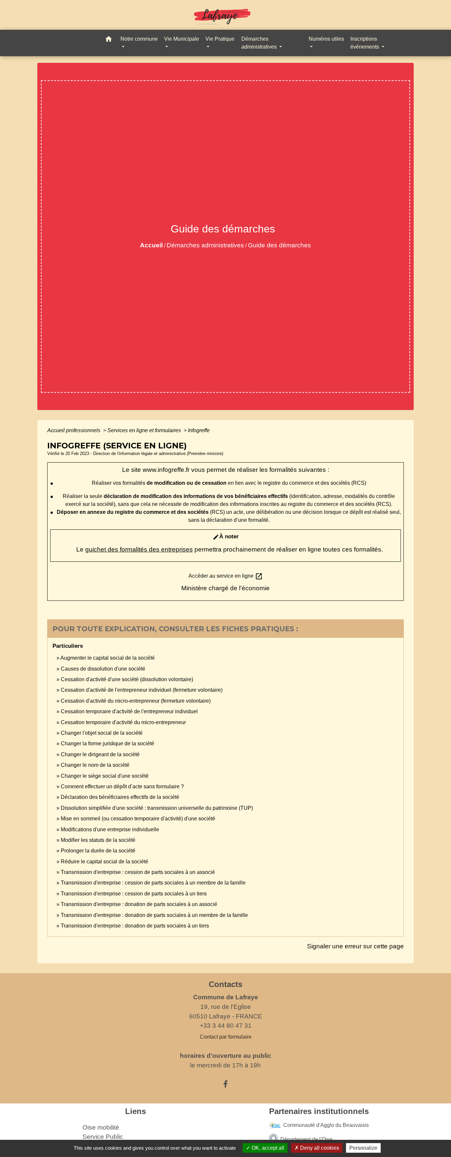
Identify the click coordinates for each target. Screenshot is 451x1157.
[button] (108, 40)
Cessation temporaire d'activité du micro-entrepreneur (123, 722)
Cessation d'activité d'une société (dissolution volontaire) (127, 679)
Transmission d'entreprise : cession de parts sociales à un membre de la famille (153, 883)
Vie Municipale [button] (181, 39)
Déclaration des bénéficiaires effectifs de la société (120, 797)
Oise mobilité (101, 1127)
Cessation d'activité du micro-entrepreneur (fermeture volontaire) (136, 701)
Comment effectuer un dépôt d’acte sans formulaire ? (122, 786)
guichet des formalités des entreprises (139, 549)
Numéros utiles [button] (326, 39)
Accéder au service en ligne (226, 576)
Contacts (225, 984)
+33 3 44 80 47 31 (226, 1025)
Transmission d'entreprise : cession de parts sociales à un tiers (134, 893)
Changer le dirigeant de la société (100, 754)
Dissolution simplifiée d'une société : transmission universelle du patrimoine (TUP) (157, 808)
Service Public (103, 1136)
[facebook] (225, 1084)
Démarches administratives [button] (259, 43)
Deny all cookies (319, 1148)
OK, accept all (267, 1148)
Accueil (151, 245)
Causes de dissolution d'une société (103, 669)
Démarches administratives (205, 245)
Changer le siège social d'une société (105, 776)
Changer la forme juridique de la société (107, 743)
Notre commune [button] (139, 39)
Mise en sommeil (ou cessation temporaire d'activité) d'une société (138, 818)
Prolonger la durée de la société (98, 850)
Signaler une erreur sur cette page (355, 946)
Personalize (363, 1148)
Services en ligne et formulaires (144, 430)
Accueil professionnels (74, 430)
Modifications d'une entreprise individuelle (110, 829)
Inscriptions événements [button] (365, 43)
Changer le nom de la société (95, 765)
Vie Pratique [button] (219, 39)
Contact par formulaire (226, 1037)
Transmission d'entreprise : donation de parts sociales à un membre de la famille (154, 915)
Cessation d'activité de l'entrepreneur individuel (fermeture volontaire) (142, 690)
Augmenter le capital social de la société (107, 658)
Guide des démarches (279, 245)
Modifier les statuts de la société (98, 840)
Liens (135, 1111)
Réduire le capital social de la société (104, 861)
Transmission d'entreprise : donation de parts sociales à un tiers (135, 926)
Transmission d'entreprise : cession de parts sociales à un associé (138, 872)
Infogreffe (199, 430)
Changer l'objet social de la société (102, 733)
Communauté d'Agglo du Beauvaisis (326, 1125)
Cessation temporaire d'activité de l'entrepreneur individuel (129, 711)
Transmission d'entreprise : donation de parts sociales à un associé (139, 904)
